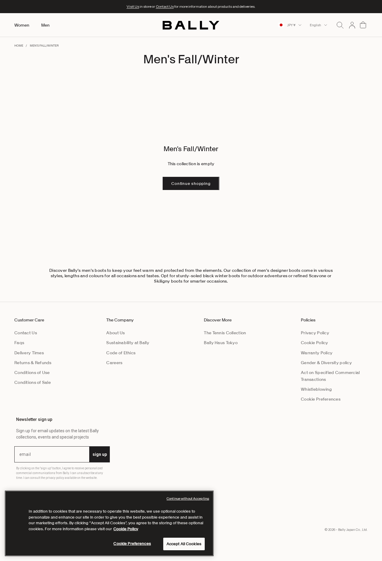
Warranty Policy (316, 352)
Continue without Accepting (188, 498)
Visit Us (133, 6)
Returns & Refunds (33, 362)
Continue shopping (190, 183)
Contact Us (165, 6)
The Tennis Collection (225, 332)
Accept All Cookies (184, 543)
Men (45, 25)
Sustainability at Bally (127, 342)
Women (21, 25)
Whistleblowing (316, 389)
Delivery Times (29, 352)
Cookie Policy (314, 342)
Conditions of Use (32, 372)
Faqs (19, 342)
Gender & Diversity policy (326, 362)
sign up (100, 454)
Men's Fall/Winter (44, 45)
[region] (109, 523)
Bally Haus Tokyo (220, 342)
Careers (114, 362)
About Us (115, 332)
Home (18, 45)
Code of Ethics (120, 352)
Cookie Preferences (321, 399)
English (315, 25)
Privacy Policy (315, 332)
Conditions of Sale (32, 382)
